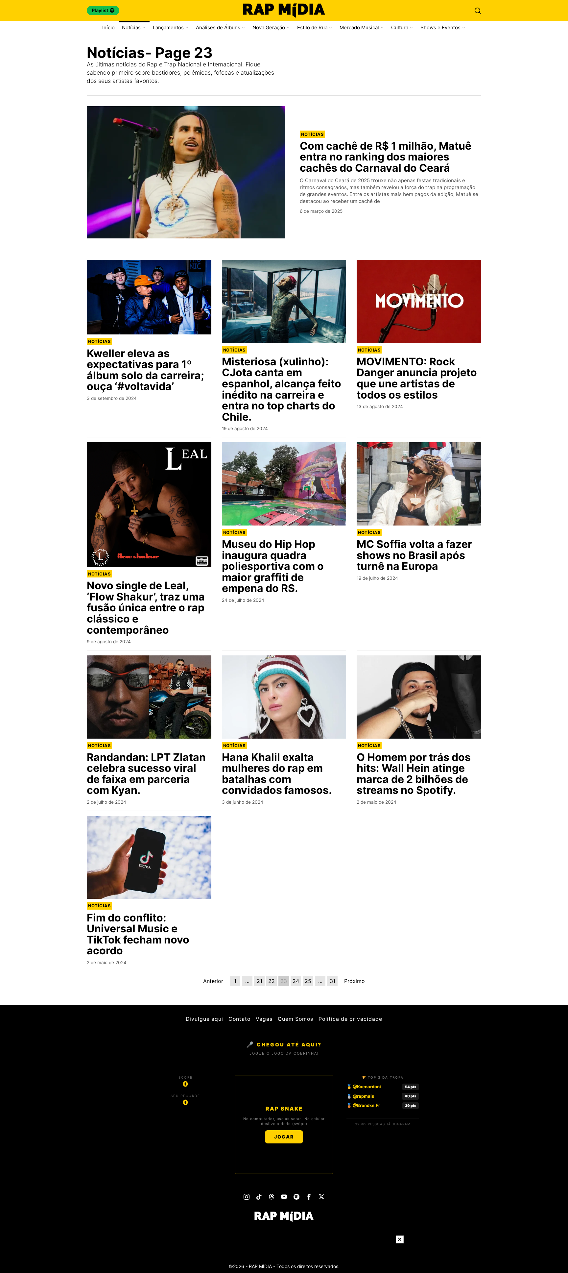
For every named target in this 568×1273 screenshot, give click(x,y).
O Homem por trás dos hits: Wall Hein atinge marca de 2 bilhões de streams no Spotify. (414, 774)
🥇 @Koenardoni (363, 1086)
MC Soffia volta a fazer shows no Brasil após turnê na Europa (414, 555)
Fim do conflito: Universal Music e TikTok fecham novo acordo (138, 934)
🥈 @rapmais (360, 1096)
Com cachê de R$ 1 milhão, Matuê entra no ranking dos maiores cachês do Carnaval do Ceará (385, 157)
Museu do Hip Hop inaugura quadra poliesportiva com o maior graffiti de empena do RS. (273, 566)
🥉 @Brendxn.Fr (363, 1105)
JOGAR (284, 1136)
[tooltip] (246, 1196)
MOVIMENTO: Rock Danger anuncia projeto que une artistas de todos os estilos (417, 378)
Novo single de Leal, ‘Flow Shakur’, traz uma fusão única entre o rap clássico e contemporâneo (146, 607)
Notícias (312, 134)
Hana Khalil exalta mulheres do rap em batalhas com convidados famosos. (277, 774)
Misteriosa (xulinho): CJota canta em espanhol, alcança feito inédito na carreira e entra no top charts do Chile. (281, 389)
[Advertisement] (284, 1258)
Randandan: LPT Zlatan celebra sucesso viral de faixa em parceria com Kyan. (146, 774)
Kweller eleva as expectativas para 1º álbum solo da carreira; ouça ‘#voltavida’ (145, 370)
